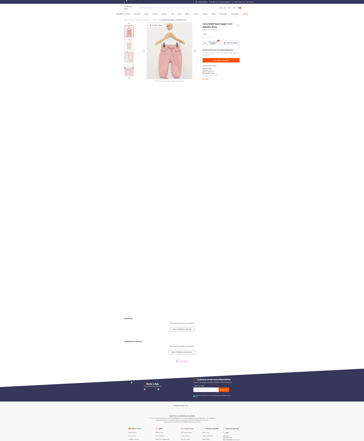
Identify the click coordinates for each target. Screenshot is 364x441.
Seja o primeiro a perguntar (182, 352)
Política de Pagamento (162, 439)
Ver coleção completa (221, 60)
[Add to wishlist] (238, 25)
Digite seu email (199, 386)
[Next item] (193, 2)
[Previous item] (124, 2)
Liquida (245, 14)
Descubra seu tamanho (213, 42)
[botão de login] (234, 8)
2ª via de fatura (185, 436)
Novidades (120, 14)
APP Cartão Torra (186, 432)
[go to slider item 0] (129, 31)
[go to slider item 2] (129, 57)
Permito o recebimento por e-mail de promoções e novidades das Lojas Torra (213, 396)
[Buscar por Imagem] (221, 8)
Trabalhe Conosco (133, 439)
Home (126, 20)
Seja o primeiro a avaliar (182, 329)
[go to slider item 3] (129, 70)
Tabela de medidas (232, 43)
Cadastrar (224, 390)
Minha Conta (159, 432)
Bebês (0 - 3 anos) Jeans (143, 20)
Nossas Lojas (132, 436)
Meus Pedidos (160, 436)
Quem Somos (132, 432)
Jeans (132, 20)
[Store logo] (129, 7)
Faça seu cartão (185, 439)
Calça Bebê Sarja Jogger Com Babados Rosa (173, 20)
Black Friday (206, 439)
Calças (155, 20)
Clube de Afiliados (208, 436)
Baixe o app (206, 432)
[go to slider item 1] (129, 44)
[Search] (224, 8)
